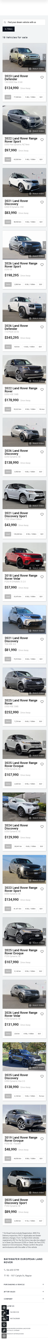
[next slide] (44, 57)
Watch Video (38, 68)
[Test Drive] (4, 1330)
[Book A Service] (4, 1313)
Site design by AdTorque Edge (14, 1334)
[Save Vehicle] (42, 78)
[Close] (4, 1335)
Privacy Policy (8, 1330)
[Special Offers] (4, 1324)
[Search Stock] (4, 1319)
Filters (9, 29)
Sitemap (16, 1330)
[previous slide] (4, 57)
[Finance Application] (4, 1307)
